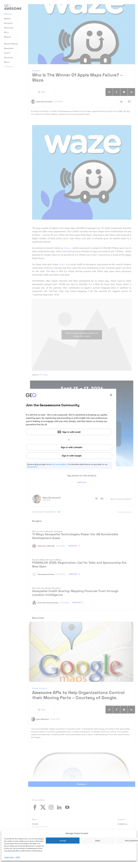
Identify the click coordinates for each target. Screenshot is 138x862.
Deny (97, 840)
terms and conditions (59, 464)
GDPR (17, 857)
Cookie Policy (9, 857)
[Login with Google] (69, 455)
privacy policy (32, 467)
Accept (63, 840)
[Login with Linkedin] (69, 447)
